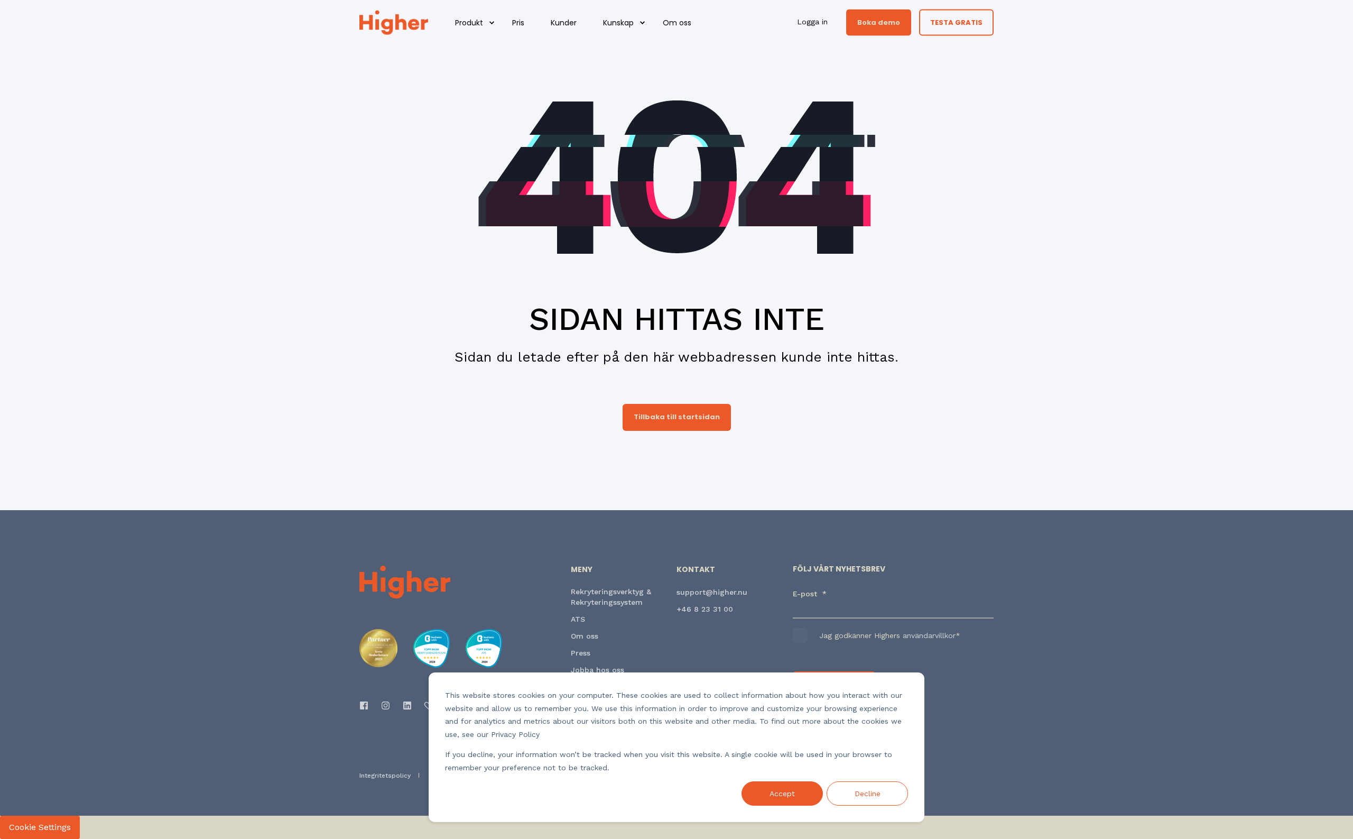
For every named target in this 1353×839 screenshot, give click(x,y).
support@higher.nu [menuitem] (711, 592)
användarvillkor (929, 635)
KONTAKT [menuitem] (695, 570)
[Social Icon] (367, 705)
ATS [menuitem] (578, 619)
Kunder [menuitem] (564, 22)
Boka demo (878, 22)
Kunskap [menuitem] (618, 22)
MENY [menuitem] (581, 570)
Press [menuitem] (580, 653)
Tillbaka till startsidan (677, 417)
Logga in (813, 21)
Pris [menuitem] (518, 22)
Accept (782, 793)
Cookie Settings (40, 827)
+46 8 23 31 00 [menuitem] (704, 609)
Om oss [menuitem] (677, 22)
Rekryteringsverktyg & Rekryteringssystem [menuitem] (611, 596)
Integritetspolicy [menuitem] (385, 775)
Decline (868, 793)
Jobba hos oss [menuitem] (597, 670)
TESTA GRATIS (956, 22)
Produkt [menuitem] (469, 22)
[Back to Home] (393, 21)
